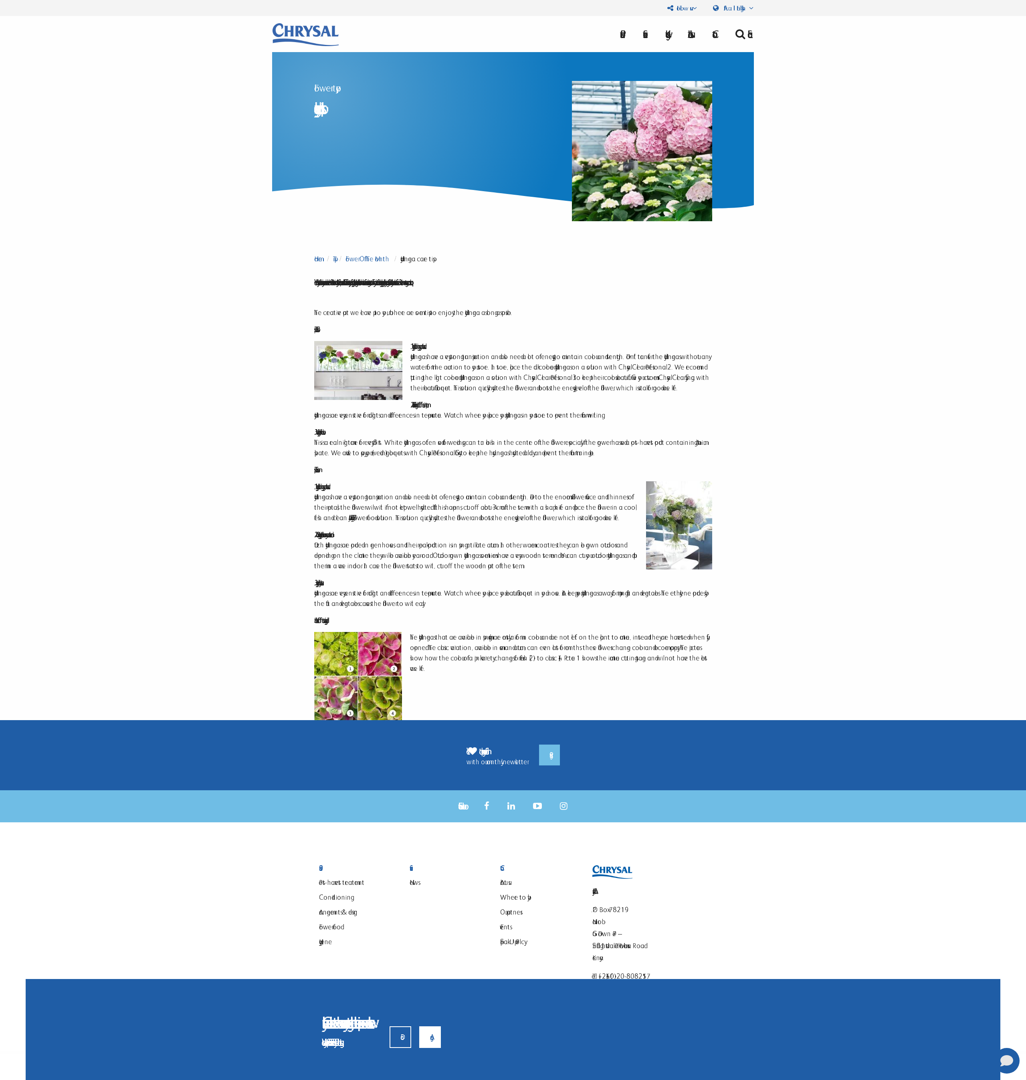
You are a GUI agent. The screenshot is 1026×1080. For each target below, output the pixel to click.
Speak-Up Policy (512, 941)
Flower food (330, 927)
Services (445, 868)
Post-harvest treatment (341, 882)
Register (549, 755)
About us (689, 34)
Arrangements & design (338, 912)
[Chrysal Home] (306, 34)
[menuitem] (689, 34)
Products (354, 868)
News (414, 882)
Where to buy (513, 897)
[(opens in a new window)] (486, 806)
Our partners (510, 912)
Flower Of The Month (367, 258)
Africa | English (734, 8)
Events (505, 927)
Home (318, 258)
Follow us (682, 8)
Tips (333, 258)
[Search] (741, 34)
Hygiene (325, 941)
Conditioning (335, 897)
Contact (535, 868)
